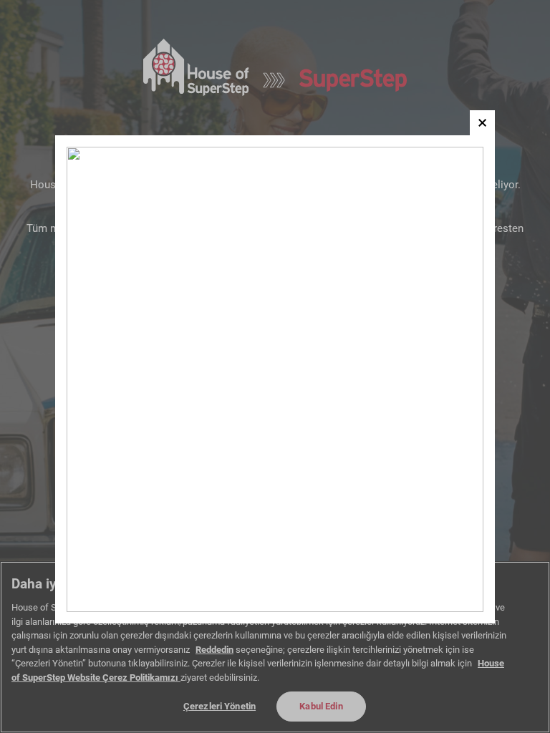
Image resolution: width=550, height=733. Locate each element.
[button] (482, 122)
